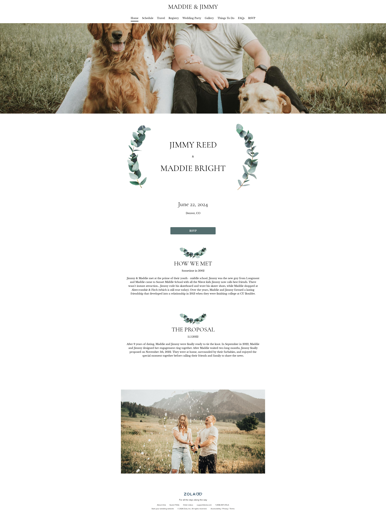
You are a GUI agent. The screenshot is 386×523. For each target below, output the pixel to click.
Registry (174, 18)
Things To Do (225, 18)
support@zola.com (204, 505)
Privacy (225, 509)
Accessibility (216, 509)
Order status (188, 505)
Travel (161, 18)
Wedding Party (191, 18)
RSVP (251, 18)
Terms (232, 509)
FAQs (241, 18)
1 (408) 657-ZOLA (222, 505)
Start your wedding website (163, 509)
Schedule (147, 18)
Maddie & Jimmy (193, 7)
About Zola (161, 505)
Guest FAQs (174, 505)
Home (134, 18)
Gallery (209, 18)
